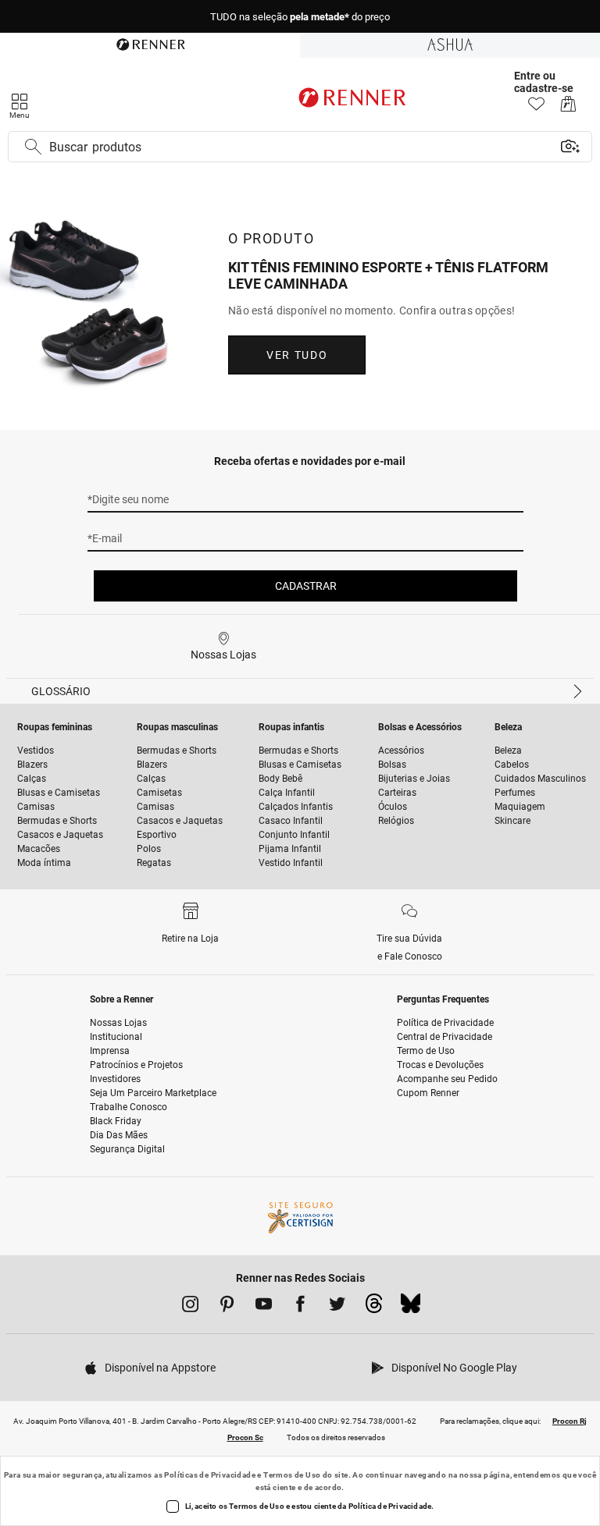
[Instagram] (190, 1306)
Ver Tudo (296, 355)
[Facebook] (300, 1306)
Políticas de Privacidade (209, 1475)
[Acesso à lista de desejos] (536, 108)
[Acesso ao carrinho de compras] (568, 108)
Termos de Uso (291, 1475)
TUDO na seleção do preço (300, 17)
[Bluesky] (410, 1307)
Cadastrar (306, 586)
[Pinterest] (227, 1306)
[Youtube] (263, 1306)
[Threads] (374, 1307)
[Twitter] (337, 1306)
